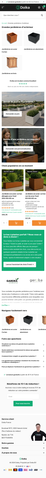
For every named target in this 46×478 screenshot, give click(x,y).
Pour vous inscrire (23, 403)
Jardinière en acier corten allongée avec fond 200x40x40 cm (12, 196)
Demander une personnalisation (18, 149)
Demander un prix (12, 114)
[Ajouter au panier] (16, 223)
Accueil (4, 23)
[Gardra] (13, 280)
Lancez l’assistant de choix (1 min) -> (20, 264)
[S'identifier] (39, 7)
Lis (5, 305)
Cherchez (42, 15)
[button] (2, 2)
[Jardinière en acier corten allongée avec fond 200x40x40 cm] (13, 180)
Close (23, 443)
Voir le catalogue (3, 7)
